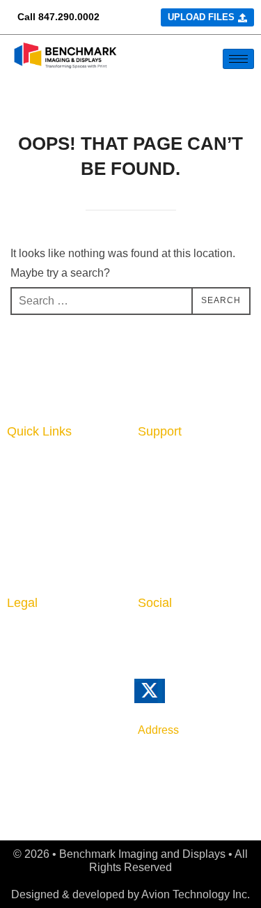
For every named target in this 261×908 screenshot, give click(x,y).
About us (162, 463)
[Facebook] (174, 641)
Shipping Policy (50, 699)
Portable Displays (55, 527)
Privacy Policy (46, 635)
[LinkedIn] (145, 641)
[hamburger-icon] (238, 59)
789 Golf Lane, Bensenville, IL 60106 (174, 768)
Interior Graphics (53, 485)
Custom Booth (46, 506)
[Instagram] (204, 641)
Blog (150, 506)
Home (23, 463)
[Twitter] (169, 697)
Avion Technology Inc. (195, 894)
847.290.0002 (69, 16)
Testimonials (172, 570)
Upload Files (42, 546)
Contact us (168, 485)
